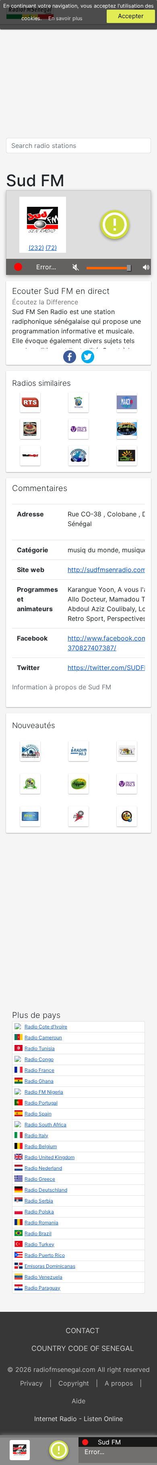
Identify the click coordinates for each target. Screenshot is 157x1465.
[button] (58, 1449)
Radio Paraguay (42, 1288)
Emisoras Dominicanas (50, 1266)
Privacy (31, 1383)
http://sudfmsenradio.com (107, 570)
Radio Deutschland (46, 1190)
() (36, 248)
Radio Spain (38, 1114)
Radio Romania (41, 1222)
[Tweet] (87, 356)
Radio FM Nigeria (44, 1092)
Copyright (73, 1383)
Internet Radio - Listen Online (78, 1419)
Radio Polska (39, 1212)
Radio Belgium (41, 1146)
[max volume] (144, 267)
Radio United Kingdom (49, 1157)
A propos (119, 1383)
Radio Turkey (39, 1244)
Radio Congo (39, 1059)
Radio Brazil (38, 1233)
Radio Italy (36, 1135)
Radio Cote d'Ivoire (46, 1027)
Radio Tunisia (40, 1048)
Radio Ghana (39, 1081)
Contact (82, 1330)
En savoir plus (65, 18)
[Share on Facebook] (69, 356)
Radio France (39, 1070)
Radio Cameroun (43, 1037)
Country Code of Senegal (82, 1348)
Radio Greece (40, 1179)
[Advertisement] (78, 81)
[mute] (73, 267)
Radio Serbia (39, 1201)
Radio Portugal (41, 1103)
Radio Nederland (43, 1168)
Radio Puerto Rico (45, 1255)
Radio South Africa (45, 1125)
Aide (78, 1401)
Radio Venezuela (43, 1277)
